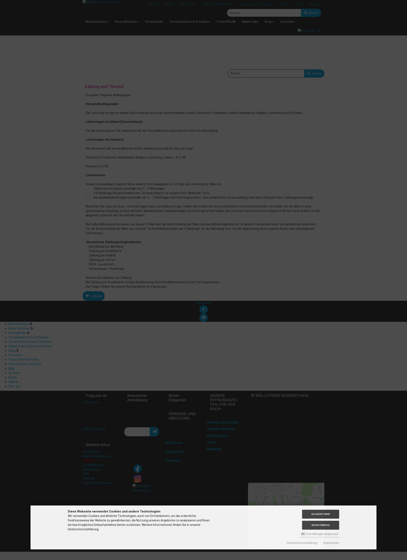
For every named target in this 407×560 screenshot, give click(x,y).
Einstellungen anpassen (321, 534)
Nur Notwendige (321, 525)
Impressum (331, 543)
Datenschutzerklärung (302, 543)
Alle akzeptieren (320, 514)
